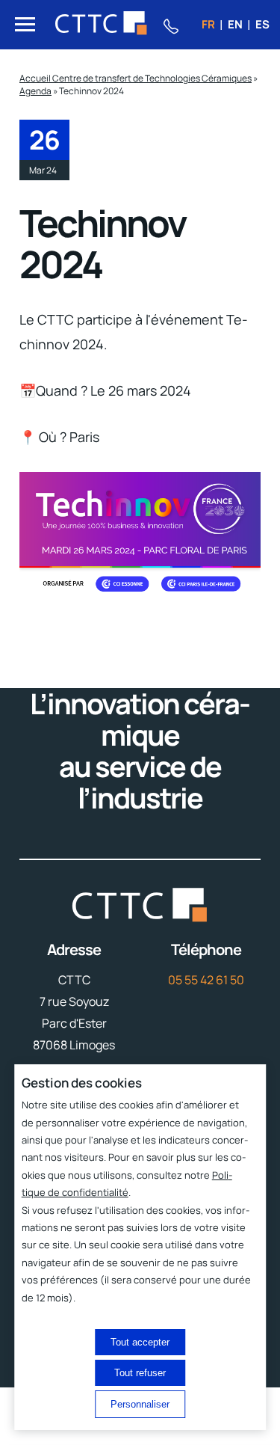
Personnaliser (140, 1404)
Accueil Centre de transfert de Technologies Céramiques (135, 78)
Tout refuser (140, 1372)
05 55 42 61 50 (206, 980)
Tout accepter (140, 1342)
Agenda (35, 91)
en (235, 24)
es (262, 24)
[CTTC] (101, 24)
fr (208, 24)
